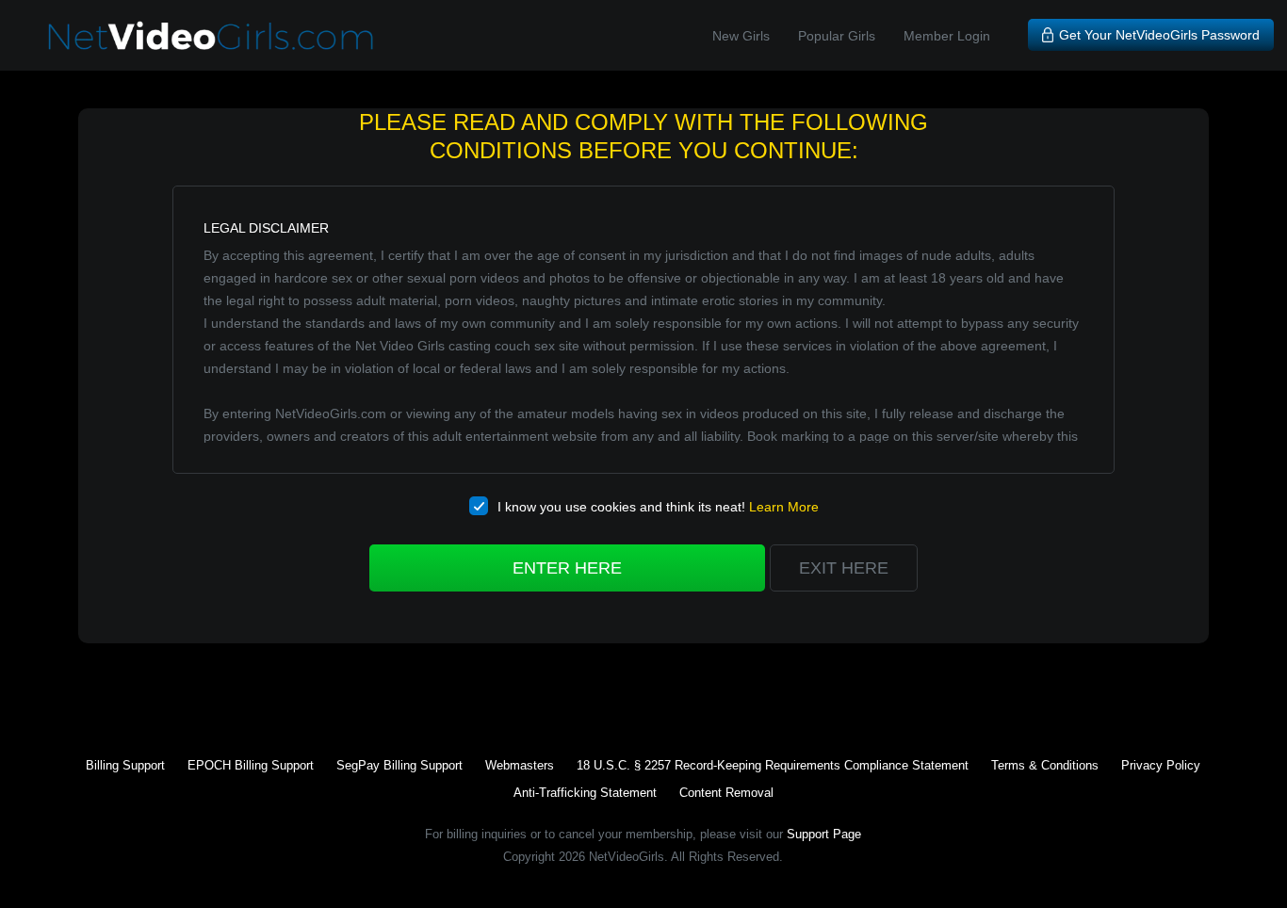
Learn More (784, 506)
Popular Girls (836, 35)
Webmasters (519, 765)
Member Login (947, 35)
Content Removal (726, 793)
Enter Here (567, 568)
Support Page (824, 834)
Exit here (843, 568)
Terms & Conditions (1045, 765)
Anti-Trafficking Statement (585, 793)
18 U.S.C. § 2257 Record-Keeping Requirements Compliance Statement (773, 765)
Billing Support (125, 765)
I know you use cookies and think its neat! (658, 506)
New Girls (741, 35)
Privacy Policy (1160, 765)
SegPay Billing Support (399, 765)
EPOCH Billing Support (250, 765)
